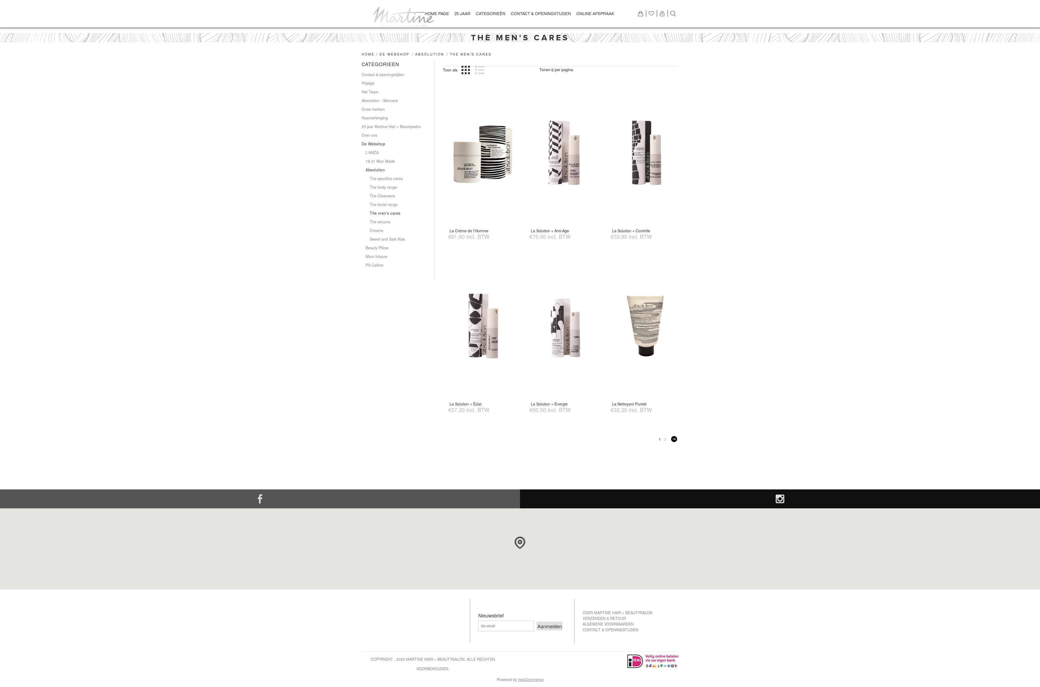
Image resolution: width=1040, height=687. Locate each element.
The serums (380, 221)
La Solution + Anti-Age (550, 230)
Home (368, 54)
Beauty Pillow (377, 247)
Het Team (370, 91)
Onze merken (373, 109)
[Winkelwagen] (640, 13)
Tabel (466, 70)
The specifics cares (386, 178)
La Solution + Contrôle (631, 230)
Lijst (479, 70)
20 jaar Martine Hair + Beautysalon (391, 126)
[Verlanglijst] (651, 13)
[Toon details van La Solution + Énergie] (564, 326)
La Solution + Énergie (549, 404)
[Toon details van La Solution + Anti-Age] (564, 152)
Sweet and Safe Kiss (387, 239)
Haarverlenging (375, 117)
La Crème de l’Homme (469, 230)
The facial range (384, 204)
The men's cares (385, 213)
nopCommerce (531, 679)
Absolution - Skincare (380, 100)
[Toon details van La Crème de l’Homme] (483, 152)
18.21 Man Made (380, 161)
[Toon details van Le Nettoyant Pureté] (645, 326)
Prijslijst (368, 83)
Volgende (674, 439)
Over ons (369, 135)
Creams (376, 230)
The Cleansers (382, 195)
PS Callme (375, 265)
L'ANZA (372, 152)
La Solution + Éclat (466, 404)
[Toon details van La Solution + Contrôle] (645, 152)
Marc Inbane (376, 256)
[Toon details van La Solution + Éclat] (483, 326)
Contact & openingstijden (383, 74)
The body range (383, 187)
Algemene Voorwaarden (608, 624)
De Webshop (394, 54)
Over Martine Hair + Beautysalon (617, 612)
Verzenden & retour (604, 618)
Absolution (429, 54)
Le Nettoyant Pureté (629, 404)
